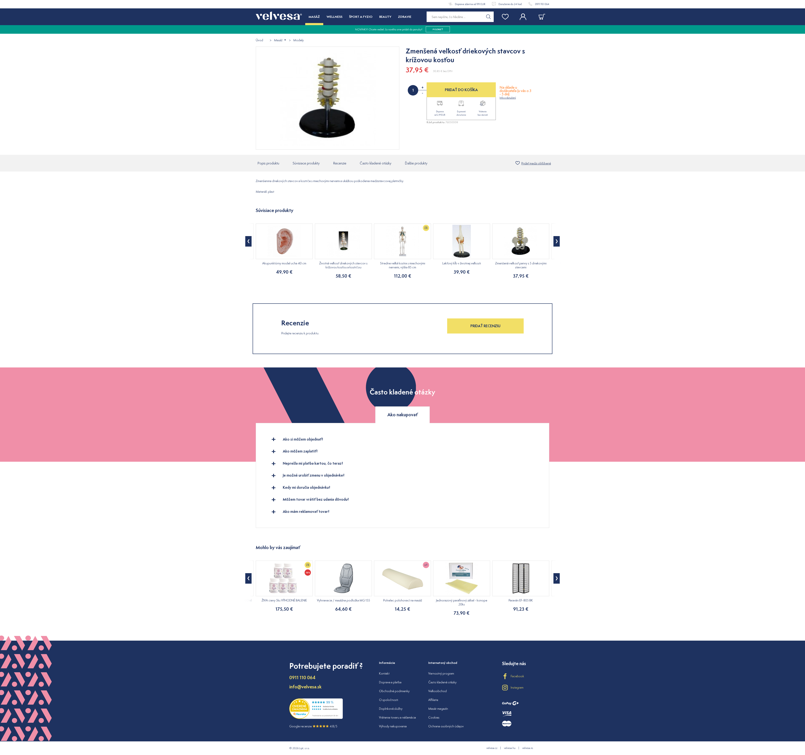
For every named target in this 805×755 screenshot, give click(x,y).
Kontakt (384, 673)
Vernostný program (441, 673)
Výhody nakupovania (393, 726)
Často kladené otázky (375, 163)
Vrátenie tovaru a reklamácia (397, 717)
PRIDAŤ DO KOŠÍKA (461, 89)
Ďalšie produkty (416, 163)
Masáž (278, 40)
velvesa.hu (509, 748)
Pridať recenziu (485, 325)
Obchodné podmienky (394, 691)
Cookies (433, 717)
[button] (248, 241)
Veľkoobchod (437, 691)
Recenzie (339, 163)
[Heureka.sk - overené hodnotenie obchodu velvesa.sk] (316, 718)
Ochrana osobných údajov (446, 726)
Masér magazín (438, 709)
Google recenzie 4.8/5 (313, 726)
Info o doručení (508, 98)
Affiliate (433, 700)
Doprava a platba (390, 682)
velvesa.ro (527, 748)
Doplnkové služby (390, 709)
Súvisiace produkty (306, 163)
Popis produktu (268, 163)
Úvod (259, 40)
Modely (298, 40)
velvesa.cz (491, 748)
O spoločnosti (388, 700)
